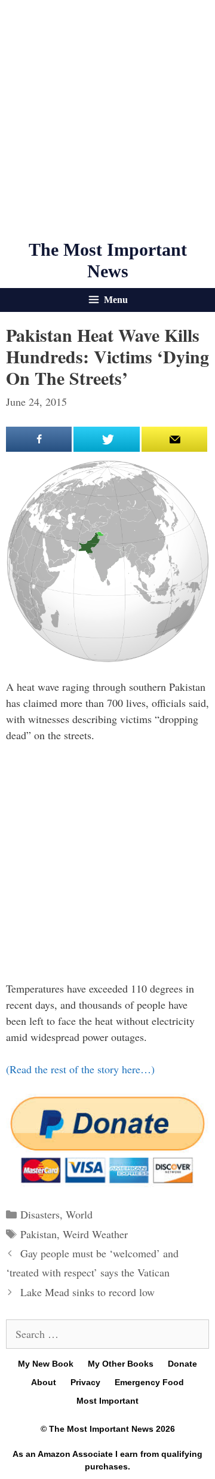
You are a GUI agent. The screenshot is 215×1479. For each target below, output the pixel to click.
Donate (182, 1363)
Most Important (107, 1400)
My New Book (45, 1363)
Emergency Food (149, 1382)
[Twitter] (106, 439)
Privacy (85, 1382)
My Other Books (120, 1363)
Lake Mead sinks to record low (87, 1292)
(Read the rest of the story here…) (80, 1069)
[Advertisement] (107, 119)
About (43, 1382)
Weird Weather (95, 1234)
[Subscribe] (174, 439)
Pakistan (38, 1234)
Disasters (40, 1214)
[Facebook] (39, 439)
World (79, 1214)
